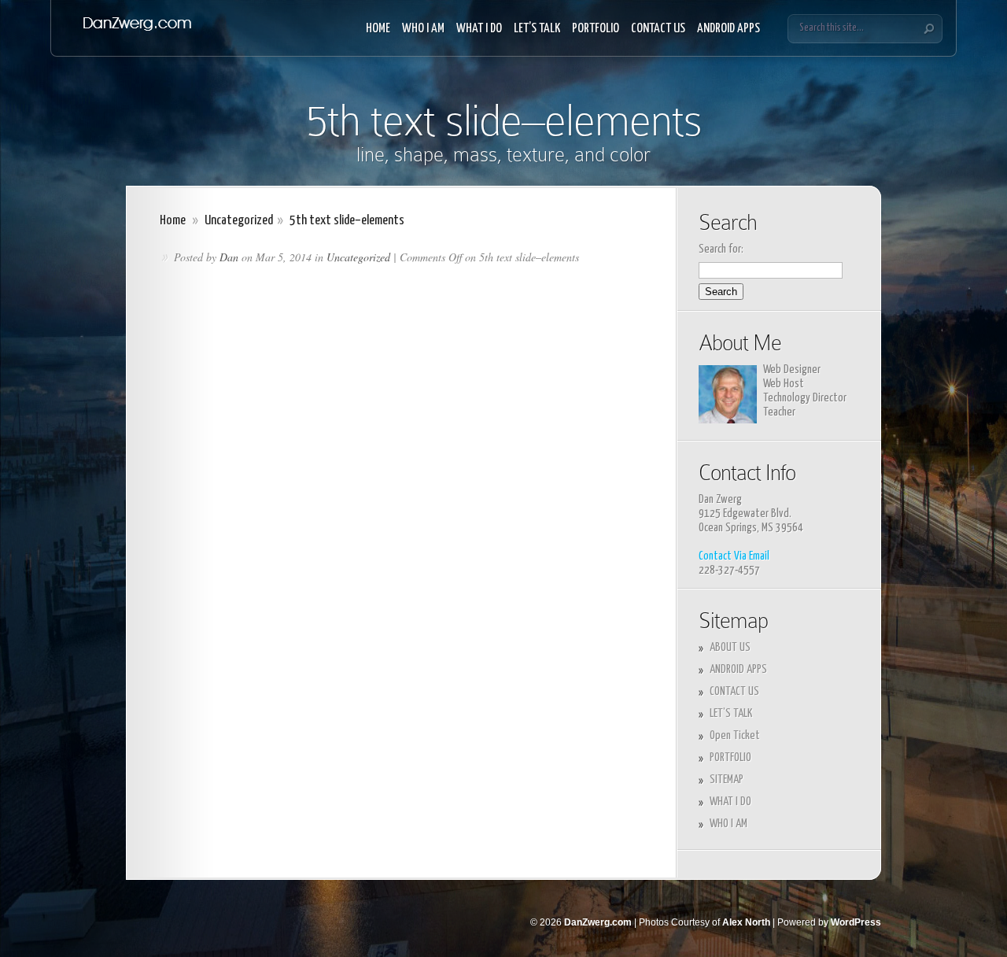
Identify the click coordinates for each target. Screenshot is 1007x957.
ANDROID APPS (728, 28)
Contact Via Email (734, 556)
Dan (228, 256)
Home (173, 220)
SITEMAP (726, 779)
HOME (378, 28)
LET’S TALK (537, 28)
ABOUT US (730, 647)
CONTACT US (658, 28)
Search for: (721, 249)
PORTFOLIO (595, 28)
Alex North (746, 922)
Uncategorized (239, 220)
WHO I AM (423, 28)
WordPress (856, 922)
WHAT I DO (479, 28)
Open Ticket (735, 735)
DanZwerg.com (598, 922)
